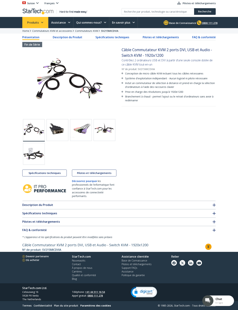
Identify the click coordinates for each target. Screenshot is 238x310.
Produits (33, 22)
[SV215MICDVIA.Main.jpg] (34, 130)
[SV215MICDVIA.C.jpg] (81, 130)
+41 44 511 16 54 (95, 292)
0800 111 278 (95, 295)
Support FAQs (129, 267)
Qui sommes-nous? (89, 22)
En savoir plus (121, 22)
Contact (76, 264)
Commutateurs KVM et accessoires (52, 30)
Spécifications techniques (112, 37)
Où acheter (32, 260)
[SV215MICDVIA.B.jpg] (57, 130)
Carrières (77, 271)
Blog (74, 278)
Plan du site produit (66, 305)
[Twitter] (182, 263)
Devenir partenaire (37, 256)
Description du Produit (67, 37)
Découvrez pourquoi (84, 181)
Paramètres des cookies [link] (95, 305)
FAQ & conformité (204, 37)
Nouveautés (78, 260)
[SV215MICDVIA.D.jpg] (104, 130)
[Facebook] (174, 263)
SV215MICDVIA (109, 30)
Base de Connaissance (182, 23)
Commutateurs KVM (86, 30)
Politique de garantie (133, 275)
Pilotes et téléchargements (161, 37)
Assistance (59, 22)
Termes (27, 305)
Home (25, 30)
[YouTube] (199, 263)
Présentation (30, 37)
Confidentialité (43, 305)
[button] (144, 292)
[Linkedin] (191, 263)
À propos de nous (82, 267)
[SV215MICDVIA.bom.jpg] (34, 154)
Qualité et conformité (84, 275)
